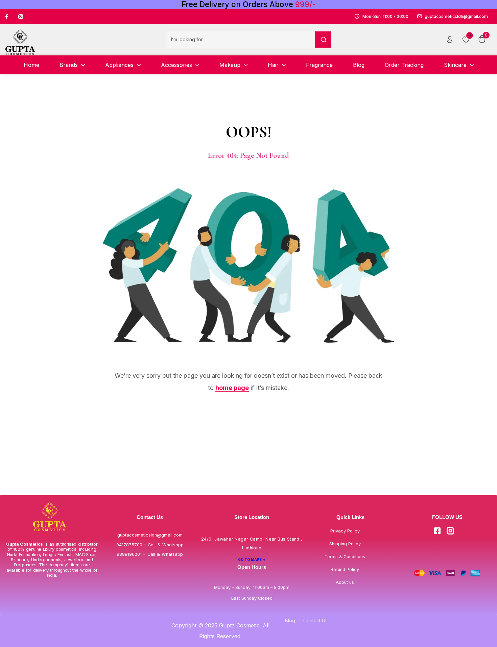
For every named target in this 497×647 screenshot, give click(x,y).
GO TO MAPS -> (252, 559)
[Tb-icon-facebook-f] (7, 16)
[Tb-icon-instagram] (20, 16)
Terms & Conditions (345, 556)
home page (232, 387)
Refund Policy (345, 569)
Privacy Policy (345, 530)
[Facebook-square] (437, 530)
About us (345, 582)
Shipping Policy (345, 543)
